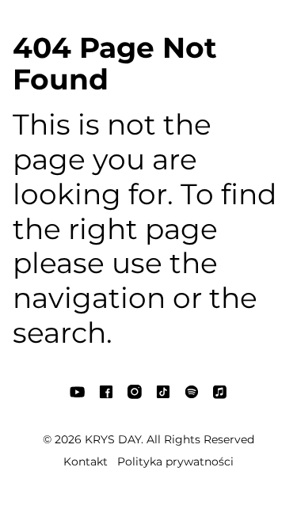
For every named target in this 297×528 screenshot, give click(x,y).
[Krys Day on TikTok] (164, 25)
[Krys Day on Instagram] (136, 25)
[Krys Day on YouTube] (79, 25)
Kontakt (85, 461)
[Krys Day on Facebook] (107, 25)
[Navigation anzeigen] (32, 25)
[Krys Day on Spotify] (193, 25)
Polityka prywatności (175, 461)
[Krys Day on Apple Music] (221, 25)
